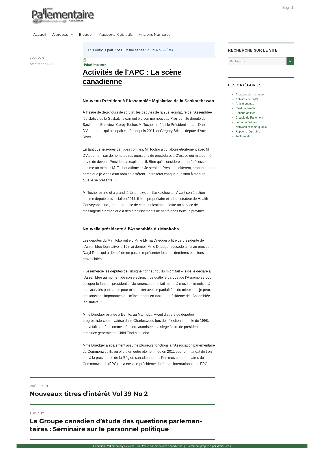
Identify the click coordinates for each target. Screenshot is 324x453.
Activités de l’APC (42, 63)
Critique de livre (245, 113)
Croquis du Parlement (249, 117)
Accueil (39, 34)
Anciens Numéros (154, 34)
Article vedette (245, 103)
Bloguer (86, 34)
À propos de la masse (250, 94)
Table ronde (243, 136)
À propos (60, 34)
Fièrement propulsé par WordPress (209, 446)
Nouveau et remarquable (251, 127)
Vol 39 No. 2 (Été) (159, 50)
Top (313, 442)
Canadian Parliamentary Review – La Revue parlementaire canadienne (137, 446)
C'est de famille (245, 108)
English (288, 7)
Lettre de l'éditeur (246, 122)
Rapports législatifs (116, 34)
